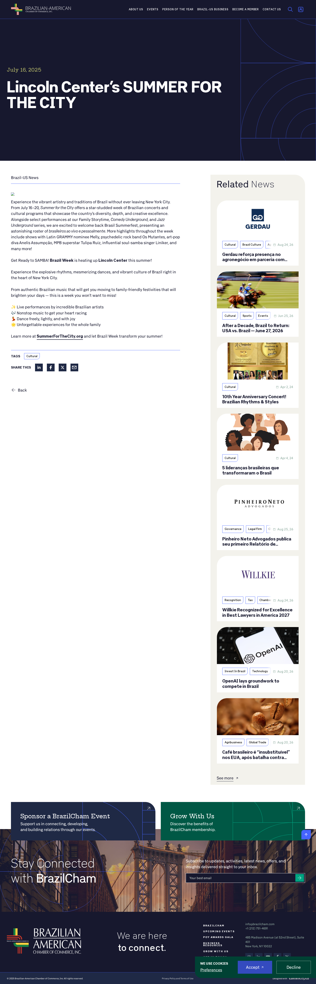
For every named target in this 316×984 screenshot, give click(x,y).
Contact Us (272, 9)
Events (152, 9)
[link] (24, 178)
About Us (136, 9)
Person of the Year (177, 9)
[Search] (290, 9)
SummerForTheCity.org (60, 336)
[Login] (300, 9)
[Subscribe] (299, 878)
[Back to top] (306, 834)
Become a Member (245, 9)
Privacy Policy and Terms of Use (177, 978)
